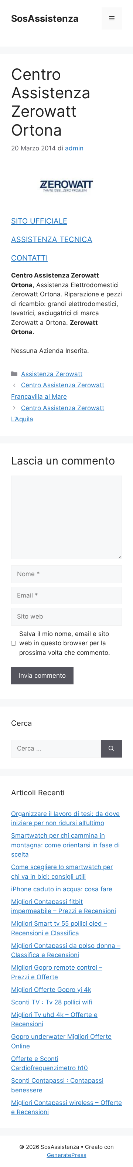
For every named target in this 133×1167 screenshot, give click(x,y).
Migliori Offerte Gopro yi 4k (51, 989)
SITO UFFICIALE (39, 221)
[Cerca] (111, 749)
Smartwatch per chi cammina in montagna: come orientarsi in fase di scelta (65, 845)
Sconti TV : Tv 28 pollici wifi (51, 1002)
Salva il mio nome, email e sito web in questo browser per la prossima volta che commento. (64, 643)
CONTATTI (29, 258)
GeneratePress (66, 1155)
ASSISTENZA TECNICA (51, 239)
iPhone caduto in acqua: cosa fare (61, 889)
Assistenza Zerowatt (51, 374)
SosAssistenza (45, 18)
